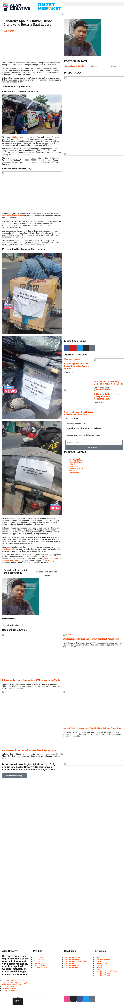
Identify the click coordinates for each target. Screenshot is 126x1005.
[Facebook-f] (67, 348)
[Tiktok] (92, 348)
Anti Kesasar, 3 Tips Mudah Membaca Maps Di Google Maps (29, 750)
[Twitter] (80, 348)
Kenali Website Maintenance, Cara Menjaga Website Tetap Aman (92, 728)
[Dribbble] (67, 999)
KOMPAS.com (17, 137)
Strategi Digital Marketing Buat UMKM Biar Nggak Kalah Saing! (91, 639)
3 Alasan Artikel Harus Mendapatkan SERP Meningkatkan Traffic (31, 680)
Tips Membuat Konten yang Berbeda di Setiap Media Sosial (108, 382)
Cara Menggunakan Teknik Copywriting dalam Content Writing (76, 365)
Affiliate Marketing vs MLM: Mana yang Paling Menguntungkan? (106, 396)
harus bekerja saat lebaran (12, 216)
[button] (94, 4)
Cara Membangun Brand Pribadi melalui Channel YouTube (78, 413)
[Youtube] (73, 348)
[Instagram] (86, 348)
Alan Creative (7, 549)
